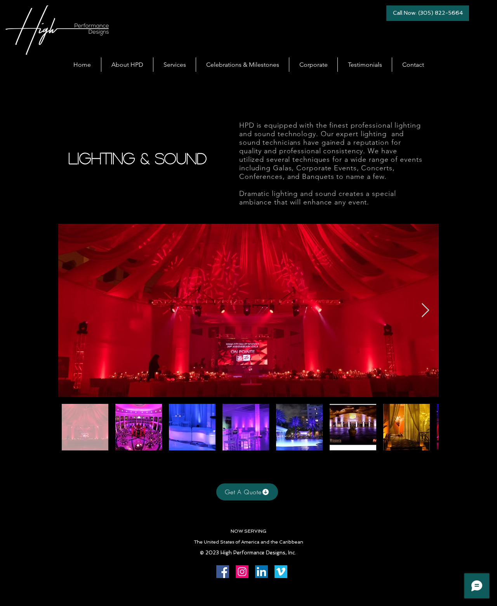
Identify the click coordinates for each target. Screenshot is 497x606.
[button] (174, 64)
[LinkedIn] (261, 571)
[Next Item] (425, 310)
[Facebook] (222, 571)
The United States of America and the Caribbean (248, 542)
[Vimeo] (281, 571)
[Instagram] (242, 571)
